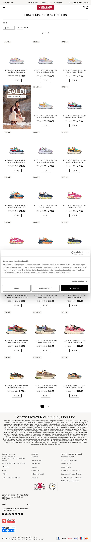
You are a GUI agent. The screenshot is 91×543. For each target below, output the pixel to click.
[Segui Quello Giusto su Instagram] (6, 514)
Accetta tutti (74, 288)
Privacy (4, 538)
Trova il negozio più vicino (79, 2)
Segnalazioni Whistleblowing (71, 474)
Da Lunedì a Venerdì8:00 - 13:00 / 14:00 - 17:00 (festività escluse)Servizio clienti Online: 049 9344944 (14, 460)
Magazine (35, 477)
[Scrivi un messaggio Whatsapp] (16, 514)
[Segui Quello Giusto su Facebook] (3, 514)
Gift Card (34, 467)
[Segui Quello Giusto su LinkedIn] (13, 514)
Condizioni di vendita (68, 457)
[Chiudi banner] (87, 253)
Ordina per (22, 27)
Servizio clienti (9, 2)
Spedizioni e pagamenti (69, 460)
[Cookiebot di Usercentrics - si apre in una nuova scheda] (73, 253)
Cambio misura (66, 464)
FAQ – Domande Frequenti (11, 477)
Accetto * (16, 509)
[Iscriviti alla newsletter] (27, 504)
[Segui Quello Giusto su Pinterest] (22, 514)
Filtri (9, 28)
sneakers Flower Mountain (31, 424)
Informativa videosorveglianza (71, 477)
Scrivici (4, 470)
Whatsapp (5, 467)
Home (5, 23)
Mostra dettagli (78, 281)
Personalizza (44, 288)
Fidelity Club (36, 464)
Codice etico (36, 470)
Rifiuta (16, 288)
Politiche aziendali (38, 474)
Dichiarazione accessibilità (70, 481)
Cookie (9, 538)
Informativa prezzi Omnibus (70, 470)
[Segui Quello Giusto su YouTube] (9, 514)
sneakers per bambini (53, 432)
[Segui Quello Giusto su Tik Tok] (19, 514)
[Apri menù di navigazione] (4, 7)
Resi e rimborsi (66, 467)
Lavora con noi (37, 460)
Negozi (4, 474)
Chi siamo (35, 457)
